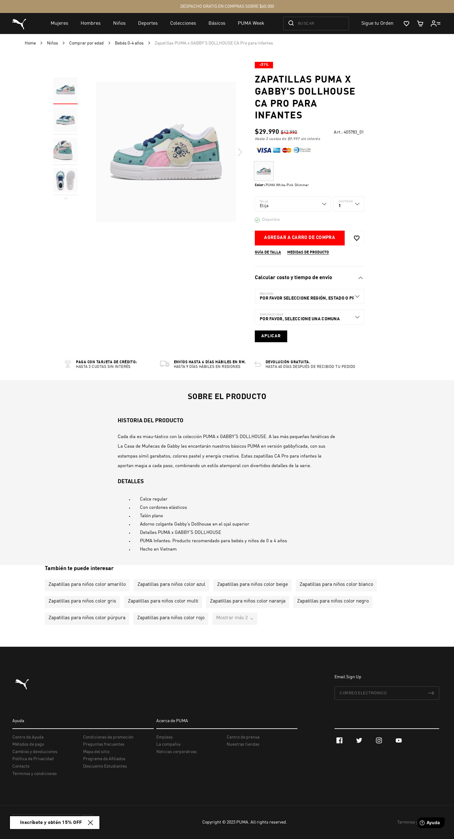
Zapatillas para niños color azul (171, 584)
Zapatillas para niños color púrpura (86, 617)
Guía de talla (268, 252)
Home (31, 43)
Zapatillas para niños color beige (252, 584)
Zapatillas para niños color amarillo (87, 584)
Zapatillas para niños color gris (82, 601)
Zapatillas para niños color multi (163, 601)
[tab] (309, 278)
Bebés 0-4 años (130, 43)
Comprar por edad (87, 43)
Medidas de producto (308, 252)
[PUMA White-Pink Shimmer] (264, 171)
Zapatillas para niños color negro (333, 601)
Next (239, 152)
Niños (53, 43)
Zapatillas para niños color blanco (336, 584)
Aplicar (271, 336)
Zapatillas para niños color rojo (170, 617)
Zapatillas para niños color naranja (247, 601)
